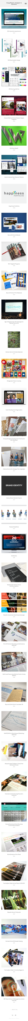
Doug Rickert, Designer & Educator (14, 3)
